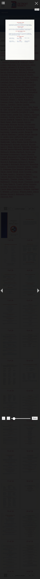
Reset (35, 418)
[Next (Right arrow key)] (36, 289)
